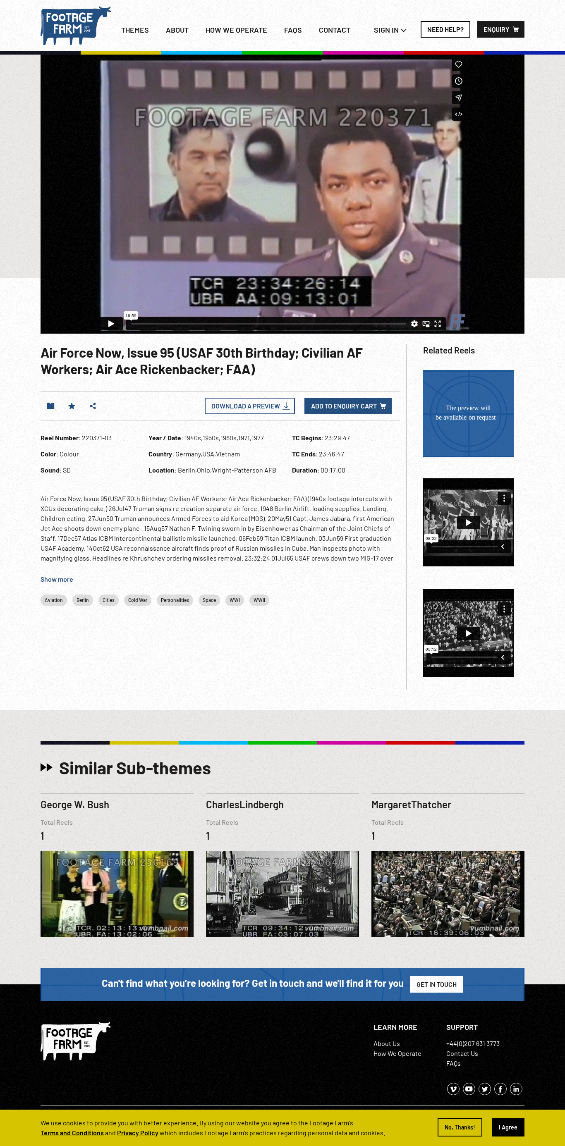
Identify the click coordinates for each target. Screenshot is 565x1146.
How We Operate (397, 1053)
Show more (57, 579)
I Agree (508, 1127)
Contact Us (462, 1053)
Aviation (54, 600)
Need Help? (445, 29)
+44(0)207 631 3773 (473, 1043)
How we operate (236, 29)
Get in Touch (437, 984)
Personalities (175, 600)
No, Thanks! (460, 1127)
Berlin (83, 600)
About (177, 29)
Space (209, 600)
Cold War (137, 600)
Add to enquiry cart (344, 406)
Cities (109, 600)
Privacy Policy (137, 1132)
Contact (334, 29)
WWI (235, 600)
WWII (259, 600)
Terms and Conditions (72, 1132)
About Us (386, 1043)
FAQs (293, 29)
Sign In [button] (387, 29)
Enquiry (497, 29)
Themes (135, 29)
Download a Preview (245, 406)
